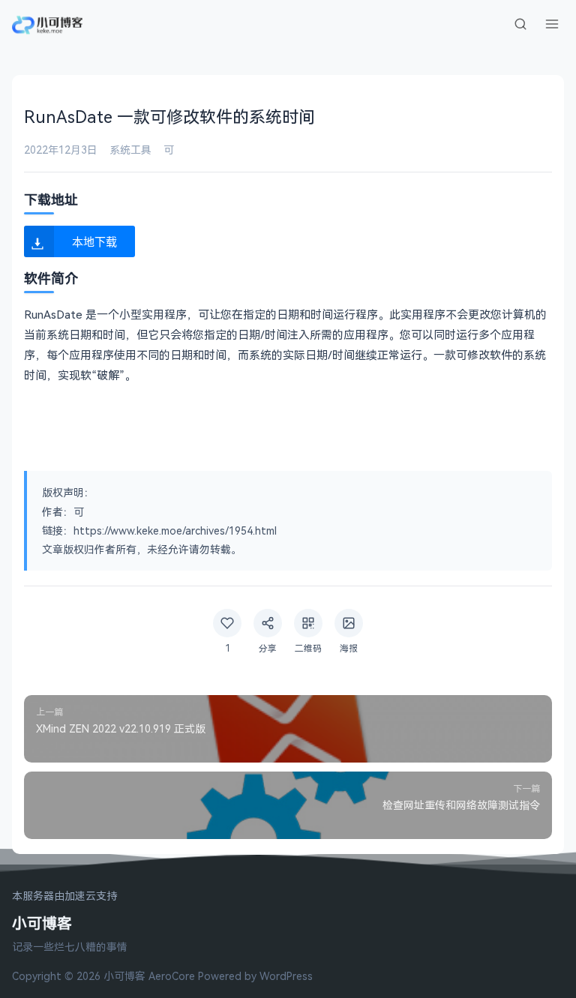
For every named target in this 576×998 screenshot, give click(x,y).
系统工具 (131, 149)
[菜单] (552, 24)
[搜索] (520, 23)
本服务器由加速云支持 (64, 896)
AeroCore (171, 976)
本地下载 (94, 241)
